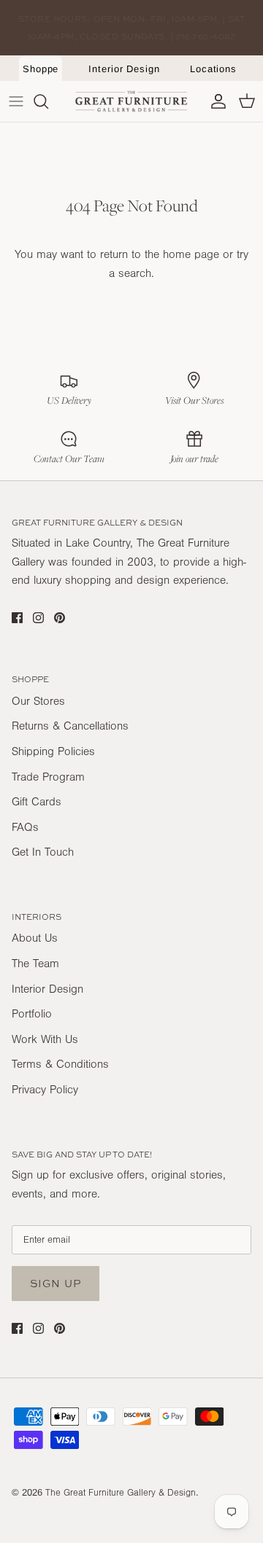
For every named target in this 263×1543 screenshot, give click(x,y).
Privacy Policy (45, 1089)
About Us (35, 938)
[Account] (215, 101)
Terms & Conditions (60, 1064)
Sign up (55, 1283)
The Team (35, 963)
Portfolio (32, 1013)
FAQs (25, 827)
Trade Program (48, 777)
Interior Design (124, 68)
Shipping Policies (53, 751)
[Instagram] (38, 617)
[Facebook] (17, 617)
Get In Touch (43, 852)
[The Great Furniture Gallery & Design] (131, 101)
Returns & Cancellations (70, 726)
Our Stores (38, 701)
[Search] (48, 101)
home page (191, 254)
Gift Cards (36, 801)
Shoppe (41, 68)
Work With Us (45, 1039)
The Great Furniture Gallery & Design (120, 1493)
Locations (213, 68)
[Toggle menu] (16, 101)
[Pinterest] (59, 617)
